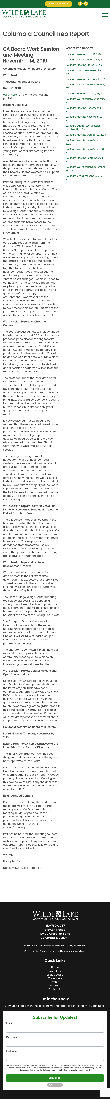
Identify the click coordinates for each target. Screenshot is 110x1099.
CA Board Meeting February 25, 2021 (86, 79)
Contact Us (55, 989)
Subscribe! (55, 1078)
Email (9, 1023)
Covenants (55, 978)
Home (55, 967)
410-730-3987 (55, 925)
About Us (55, 971)
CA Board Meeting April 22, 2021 (83, 54)
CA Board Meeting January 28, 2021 (85, 93)
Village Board (55, 975)
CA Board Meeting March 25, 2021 (84, 65)
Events (55, 982)
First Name (12, 1037)
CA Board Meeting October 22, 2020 (86, 135)
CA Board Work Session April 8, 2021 (85, 60)
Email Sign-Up (58, 3)
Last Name (12, 1051)
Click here (10, 95)
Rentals (55, 985)
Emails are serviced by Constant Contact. (75, 1070)
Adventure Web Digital (75, 951)
